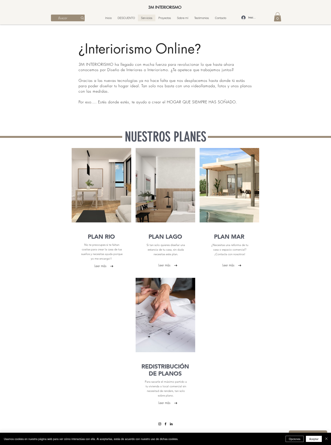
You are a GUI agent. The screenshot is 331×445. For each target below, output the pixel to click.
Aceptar (314, 439)
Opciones (294, 439)
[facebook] (165, 424)
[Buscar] (82, 18)
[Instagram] (160, 424)
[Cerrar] (326, 439)
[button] (277, 16)
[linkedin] (171, 424)
